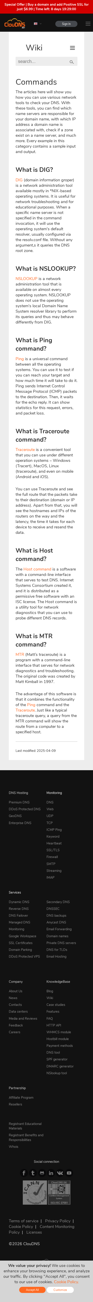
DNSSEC (53, 908)
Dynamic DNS (19, 902)
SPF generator (56, 1059)
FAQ (49, 1018)
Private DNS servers (61, 943)
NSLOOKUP (26, 278)
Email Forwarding (59, 929)
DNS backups (56, 915)
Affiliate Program (21, 1097)
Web (49, 809)
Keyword (52, 836)
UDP (49, 816)
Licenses (34, 1232)
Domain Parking (20, 949)
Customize (60, 1290)
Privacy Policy (57, 1221)
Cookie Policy (21, 1226)
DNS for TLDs (56, 949)
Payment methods (59, 1045)
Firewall (52, 857)
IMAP (50, 877)
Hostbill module (57, 1039)
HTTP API (53, 1025)
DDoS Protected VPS (24, 956)
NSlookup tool (56, 1073)
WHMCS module (58, 1032)
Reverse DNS (19, 908)
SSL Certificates (21, 943)
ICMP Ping (54, 829)
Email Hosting (56, 956)
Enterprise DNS (20, 823)
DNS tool (53, 1052)
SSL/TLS (53, 850)
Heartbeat (54, 843)
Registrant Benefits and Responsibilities (26, 1137)
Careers (14, 1032)
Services (15, 892)
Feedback (16, 1025)
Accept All (32, 1290)
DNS (49, 802)
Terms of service (23, 1221)
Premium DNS (19, 802)
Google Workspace (22, 936)
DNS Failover (18, 915)
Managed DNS (19, 922)
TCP (49, 823)
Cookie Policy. (66, 1282)
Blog (49, 991)
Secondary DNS (58, 902)
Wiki (34, 47)
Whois (13, 1146)
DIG (19, 180)
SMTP (50, 864)
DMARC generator (60, 1066)
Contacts (15, 1004)
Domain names (57, 936)
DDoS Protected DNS (25, 809)
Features (52, 1011)
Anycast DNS (56, 922)
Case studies (55, 1004)
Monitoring (54, 793)
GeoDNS (15, 816)
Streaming (53, 870)
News (13, 998)
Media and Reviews (23, 1018)
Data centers (18, 1011)
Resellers (15, 1104)
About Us (15, 991)
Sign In (66, 24)
